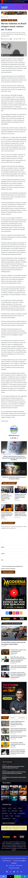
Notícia (10, 20)
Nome (3, 547)
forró (10, 813)
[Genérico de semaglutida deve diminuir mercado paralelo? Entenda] (23, 798)
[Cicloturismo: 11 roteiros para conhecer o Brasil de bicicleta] (14, 793)
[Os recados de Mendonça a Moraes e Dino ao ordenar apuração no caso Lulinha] (7, 489)
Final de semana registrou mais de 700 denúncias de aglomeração (18, 651)
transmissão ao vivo (6, 818)
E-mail (3, 553)
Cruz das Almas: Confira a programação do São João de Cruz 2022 (17, 744)
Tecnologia (17, 815)
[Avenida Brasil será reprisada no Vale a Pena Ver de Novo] (5, 738)
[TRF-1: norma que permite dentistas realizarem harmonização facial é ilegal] (14, 798)
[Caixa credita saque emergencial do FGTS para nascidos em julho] (5, 668)
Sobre (12, 815)
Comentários (21, 717)
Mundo (7, 815)
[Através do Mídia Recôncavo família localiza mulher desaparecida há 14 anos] (5, 723)
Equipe (21, 810)
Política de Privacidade (14, 868)
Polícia (7, 17)
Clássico (20, 808)
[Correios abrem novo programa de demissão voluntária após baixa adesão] (7, 507)
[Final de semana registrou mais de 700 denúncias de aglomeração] (5, 652)
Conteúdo (4, 810)
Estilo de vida (4, 813)
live (2, 815)
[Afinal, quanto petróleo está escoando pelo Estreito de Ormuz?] (23, 793)
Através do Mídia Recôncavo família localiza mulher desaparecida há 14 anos (17, 723)
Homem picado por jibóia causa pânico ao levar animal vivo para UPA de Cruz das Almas (18, 730)
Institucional (12, 865)
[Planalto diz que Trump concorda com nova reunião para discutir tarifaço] (21, 489)
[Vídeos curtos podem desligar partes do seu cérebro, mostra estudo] (21, 507)
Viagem (13, 818)
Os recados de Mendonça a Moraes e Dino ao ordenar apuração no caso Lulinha (6, 497)
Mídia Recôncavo (6, 38)
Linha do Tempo (21, 813)
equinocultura (14, 810)
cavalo (14, 808)
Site (2, 560)
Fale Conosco (19, 865)
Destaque (4, 20)
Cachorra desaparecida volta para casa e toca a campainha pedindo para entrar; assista (17, 751)
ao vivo (9, 808)
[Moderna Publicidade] (14, 13)
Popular (5, 717)
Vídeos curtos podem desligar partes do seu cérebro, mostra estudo (21, 514)
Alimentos (4, 808)
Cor (9, 810)
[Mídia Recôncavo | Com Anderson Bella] (4, 6)
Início (3, 17)
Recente (12, 717)
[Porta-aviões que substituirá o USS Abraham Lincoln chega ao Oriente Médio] (5, 798)
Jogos (15, 813)
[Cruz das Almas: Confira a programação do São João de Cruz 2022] (5, 745)
